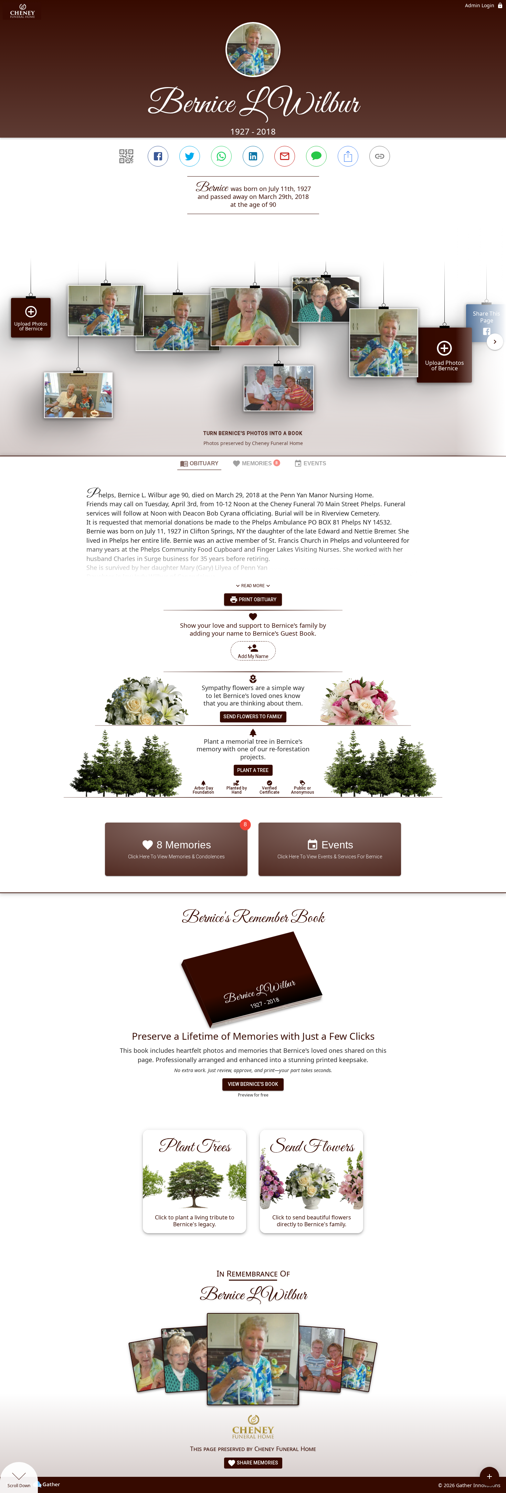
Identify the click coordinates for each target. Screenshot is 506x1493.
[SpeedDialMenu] (489, 1476)
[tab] (199, 463)
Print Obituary (257, 599)
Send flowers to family (252, 716)
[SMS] (316, 156)
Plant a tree (252, 770)
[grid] (253, 347)
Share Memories (257, 1462)
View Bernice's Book (253, 1084)
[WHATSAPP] (221, 156)
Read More (253, 585)
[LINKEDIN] (253, 156)
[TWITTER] (189, 156)
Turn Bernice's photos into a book (253, 433)
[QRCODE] (126, 156)
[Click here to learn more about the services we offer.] (253, 1427)
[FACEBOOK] (158, 156)
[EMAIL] (284, 156)
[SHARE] (348, 156)
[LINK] (379, 156)
